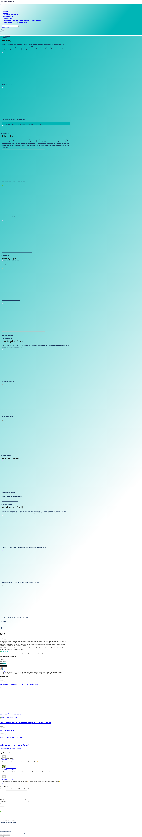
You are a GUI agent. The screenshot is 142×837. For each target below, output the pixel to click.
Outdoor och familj (8, 504)
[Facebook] (2, 625)
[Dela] (3, 834)
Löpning (5, 37)
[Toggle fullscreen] (5, 834)
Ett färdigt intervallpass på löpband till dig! (13, 119)
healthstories (2, 733)
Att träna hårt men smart (8, 381)
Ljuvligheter (4, 750)
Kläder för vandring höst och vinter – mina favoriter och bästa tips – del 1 (20, 582)
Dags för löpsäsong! (7, 84)
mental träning (7, 455)
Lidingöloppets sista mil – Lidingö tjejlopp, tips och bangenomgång (25, 723)
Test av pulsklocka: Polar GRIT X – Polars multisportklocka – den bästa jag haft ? (22, 130)
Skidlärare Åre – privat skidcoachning (15, 22)
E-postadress (3, 801)
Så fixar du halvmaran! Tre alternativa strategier (19, 684)
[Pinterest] (2, 627)
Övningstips (6, 255)
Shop (4, 622)
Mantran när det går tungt (9, 492)
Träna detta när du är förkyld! (10, 501)
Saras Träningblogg (10, 778)
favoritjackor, (33, 653)
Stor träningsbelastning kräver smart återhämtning (15, 452)
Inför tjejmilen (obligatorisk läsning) (14, 745)
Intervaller (6, 133)
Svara (3, 764)
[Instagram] (2, 626)
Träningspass (6, 36)
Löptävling (1, 638)
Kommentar (3, 797)
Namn (1, 799)
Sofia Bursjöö (3, 671)
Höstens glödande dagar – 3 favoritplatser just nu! (15, 617)
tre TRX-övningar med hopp (9, 335)
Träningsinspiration (8, 338)
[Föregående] (1, 836)
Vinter (4, 621)
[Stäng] (1, 834)
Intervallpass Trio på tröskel (9, 217)
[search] (18, 26)
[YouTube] (2, 628)
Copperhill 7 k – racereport (10, 714)
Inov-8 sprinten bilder (8, 730)
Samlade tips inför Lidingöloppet (12, 738)
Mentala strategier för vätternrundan (12, 496)
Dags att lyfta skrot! (7, 416)
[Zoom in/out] (8, 834)
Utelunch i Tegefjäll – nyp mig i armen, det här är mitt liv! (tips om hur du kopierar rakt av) (24, 547)
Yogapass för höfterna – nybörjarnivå (10, 748)
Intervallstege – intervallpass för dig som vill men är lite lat (17, 252)
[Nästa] (3, 836)
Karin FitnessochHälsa (11, 768)
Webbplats (2, 803)
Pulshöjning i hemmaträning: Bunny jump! (12, 265)
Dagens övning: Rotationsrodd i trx (11, 300)
